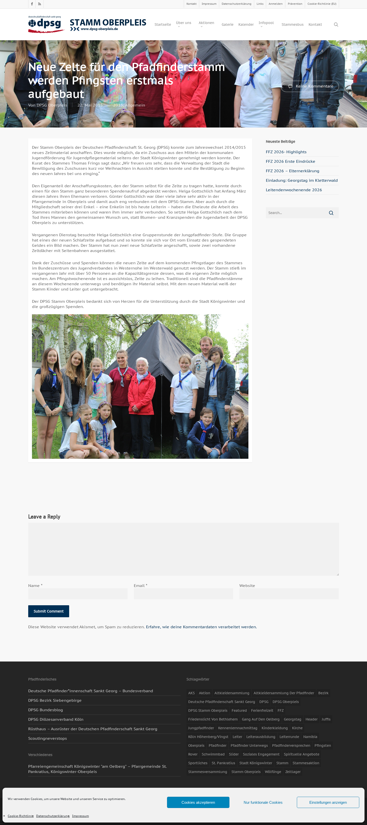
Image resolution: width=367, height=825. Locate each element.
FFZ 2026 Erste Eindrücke (290, 161)
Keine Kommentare (314, 85)
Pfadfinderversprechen (291, 745)
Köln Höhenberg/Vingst (208, 736)
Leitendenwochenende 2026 (294, 189)
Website (247, 585)
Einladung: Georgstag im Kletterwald (302, 180)
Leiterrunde (289, 736)
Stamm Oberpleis (246, 772)
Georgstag (292, 719)
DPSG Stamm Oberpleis (207, 710)
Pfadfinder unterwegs (249, 745)
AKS (191, 693)
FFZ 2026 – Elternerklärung (292, 170)
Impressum (80, 816)
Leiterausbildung (260, 736)
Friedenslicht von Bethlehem (213, 719)
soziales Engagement (261, 754)
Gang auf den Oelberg (261, 719)
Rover (192, 754)
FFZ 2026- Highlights (286, 151)
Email (140, 585)
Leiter (237, 736)
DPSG (263, 702)
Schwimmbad (213, 754)
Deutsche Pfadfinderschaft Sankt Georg (221, 702)
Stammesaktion (306, 763)
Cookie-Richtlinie (21, 816)
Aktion (204, 693)
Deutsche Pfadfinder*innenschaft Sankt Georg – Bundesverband (90, 690)
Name (35, 585)
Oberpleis (196, 745)
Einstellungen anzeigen (328, 802)
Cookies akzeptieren (198, 802)
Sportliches (197, 763)
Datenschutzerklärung (53, 816)
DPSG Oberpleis (52, 105)
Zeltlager (293, 772)
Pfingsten (323, 745)
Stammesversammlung (207, 772)
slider (234, 754)
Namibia (310, 736)
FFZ (281, 710)
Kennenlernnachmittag (237, 728)
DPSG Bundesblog (45, 709)
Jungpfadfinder (201, 728)
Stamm (282, 763)
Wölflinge (273, 772)
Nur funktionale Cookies (263, 802)
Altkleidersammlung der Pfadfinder (284, 693)
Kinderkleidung (275, 728)
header (312, 719)
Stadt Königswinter (255, 763)
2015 (118, 105)
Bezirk (323, 693)
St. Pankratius (223, 763)
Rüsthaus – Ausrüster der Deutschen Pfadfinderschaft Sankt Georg (92, 728)
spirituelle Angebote (301, 754)
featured (239, 710)
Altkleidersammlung (231, 693)
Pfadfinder (217, 745)
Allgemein (135, 105)
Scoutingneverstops (47, 738)
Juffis (326, 719)
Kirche (297, 728)
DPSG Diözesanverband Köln (55, 719)
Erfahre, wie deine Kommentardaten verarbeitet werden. (201, 626)
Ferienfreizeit (262, 710)
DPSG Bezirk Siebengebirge (55, 700)
